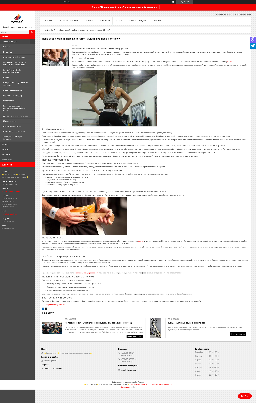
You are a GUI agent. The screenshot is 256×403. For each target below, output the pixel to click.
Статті (119, 21)
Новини (157, 21)
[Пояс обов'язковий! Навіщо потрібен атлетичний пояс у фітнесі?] (55, 57)
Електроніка (8, 100)
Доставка (6, 154)
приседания (93, 273)
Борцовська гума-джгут (13, 95)
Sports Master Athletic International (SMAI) (12, 71)
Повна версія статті (134, 336)
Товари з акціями (138, 21)
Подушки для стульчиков (14, 131)
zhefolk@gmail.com (9, 214)
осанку (141, 241)
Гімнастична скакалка (12, 90)
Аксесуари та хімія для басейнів (12, 137)
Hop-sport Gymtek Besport (14, 57)
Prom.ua (141, 382)
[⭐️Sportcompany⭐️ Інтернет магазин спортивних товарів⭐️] (17, 19)
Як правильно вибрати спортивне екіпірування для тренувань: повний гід (98, 323)
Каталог (6, 47)
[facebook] (43, 309)
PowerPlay (7, 52)
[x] (46, 309)
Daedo (6, 77)
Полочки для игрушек (12, 126)
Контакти (105, 21)
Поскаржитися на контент (140, 384)
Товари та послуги (9, 41)
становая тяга (81, 273)
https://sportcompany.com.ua (53, 305)
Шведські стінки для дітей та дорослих (15, 83)
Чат (247, 396)
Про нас (5, 144)
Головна (47, 21)
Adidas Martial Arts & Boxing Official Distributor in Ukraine (15, 63)
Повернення (7, 160)
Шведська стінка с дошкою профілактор (186, 323)
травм (229, 62)
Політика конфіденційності (161, 384)
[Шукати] (32, 32)
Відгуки (5, 149)
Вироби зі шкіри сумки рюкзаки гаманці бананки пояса (14, 108)
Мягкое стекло (9, 121)
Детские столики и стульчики (15, 116)
